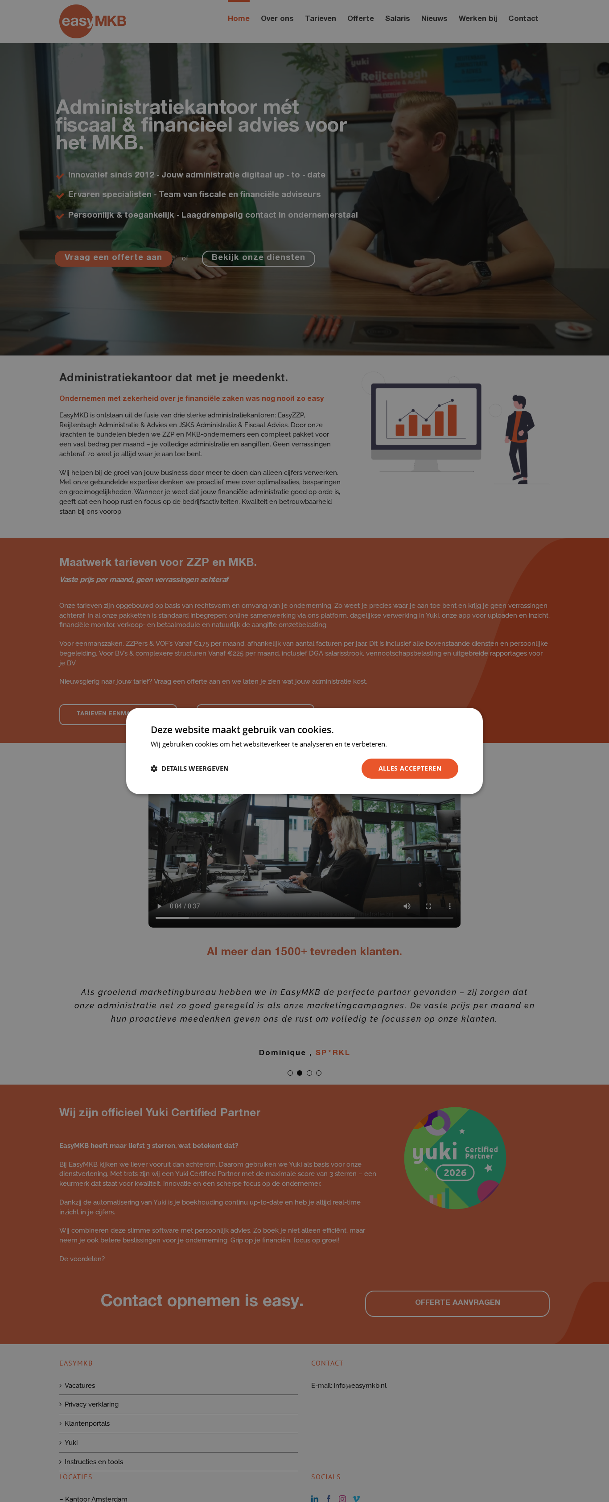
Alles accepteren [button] (410, 768)
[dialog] (304, 751)
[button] (190, 769)
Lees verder (406, 743)
